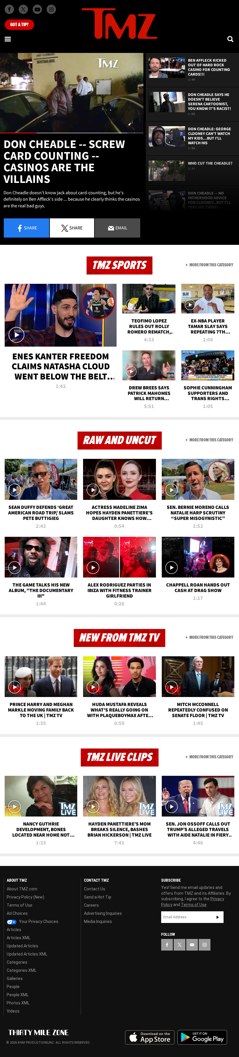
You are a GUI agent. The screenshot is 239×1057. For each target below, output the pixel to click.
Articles (14, 929)
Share (30, 228)
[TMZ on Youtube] (37, 9)
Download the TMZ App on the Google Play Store (202, 1037)
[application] (71, 93)
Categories (17, 962)
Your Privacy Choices (38, 921)
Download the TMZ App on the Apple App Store (150, 1037)
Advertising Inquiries (103, 913)
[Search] (231, 39)
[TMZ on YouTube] (192, 945)
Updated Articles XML (27, 954)
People (13, 986)
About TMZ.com (22, 889)
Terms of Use (19, 905)
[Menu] (8, 39)
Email (121, 228)
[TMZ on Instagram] (51, 9)
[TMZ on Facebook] (9, 9)
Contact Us (94, 889)
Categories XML (21, 970)
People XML (18, 994)
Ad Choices (17, 913)
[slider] (71, 133)
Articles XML (18, 937)
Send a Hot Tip (97, 897)
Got (19, 25)
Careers (91, 905)
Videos (13, 1011)
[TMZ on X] (23, 9)
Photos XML (18, 1003)
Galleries (15, 978)
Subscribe (218, 917)
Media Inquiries (98, 921)
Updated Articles (22, 946)
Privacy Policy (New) (25, 897)
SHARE (75, 228)
